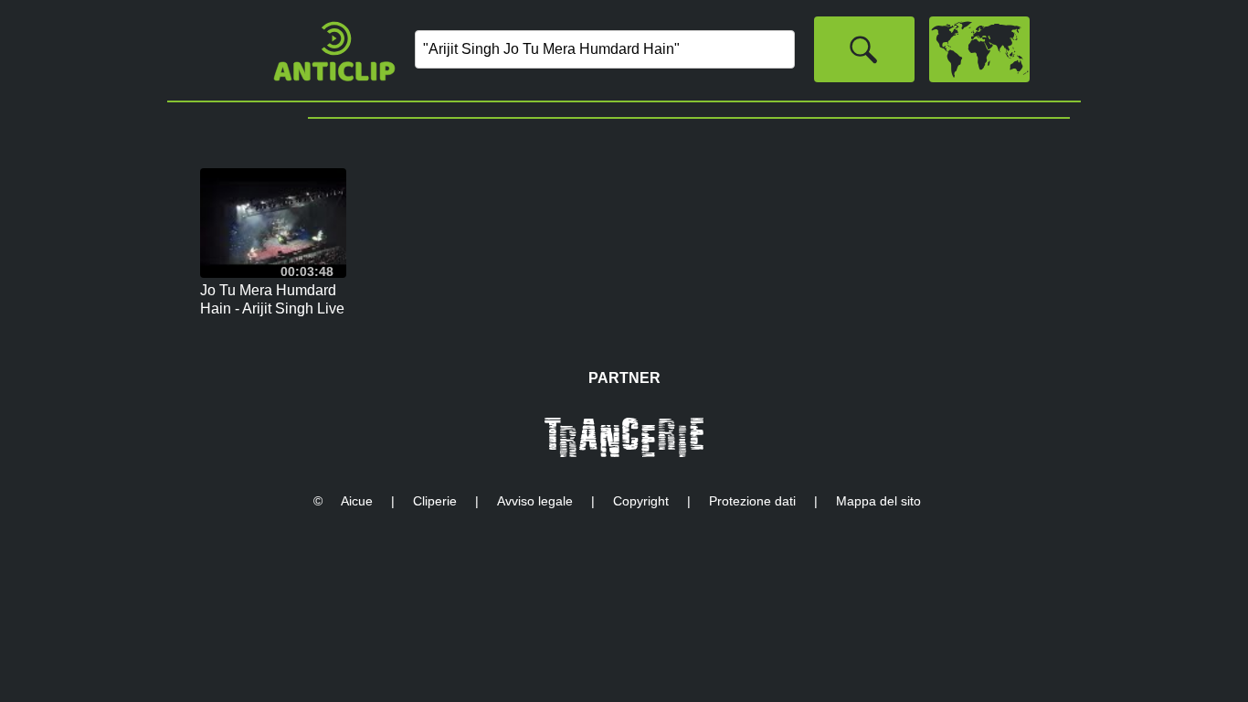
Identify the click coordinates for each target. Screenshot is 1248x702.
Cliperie (435, 501)
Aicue (357, 501)
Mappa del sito (878, 501)
